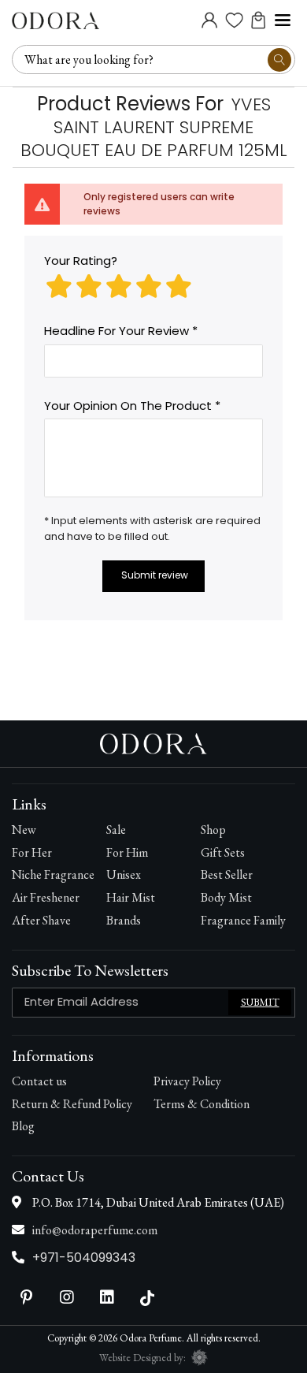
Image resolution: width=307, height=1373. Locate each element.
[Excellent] (179, 286)
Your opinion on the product (128, 405)
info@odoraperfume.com (94, 1230)
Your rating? (80, 260)
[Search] (279, 60)
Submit (260, 1002)
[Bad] (59, 286)
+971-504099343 (83, 1257)
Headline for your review (116, 330)
